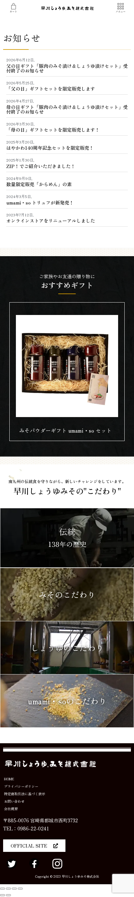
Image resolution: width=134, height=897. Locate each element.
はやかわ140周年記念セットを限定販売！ (50, 147)
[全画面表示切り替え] (14, 889)
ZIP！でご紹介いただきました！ (40, 166)
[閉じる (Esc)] (2, 889)
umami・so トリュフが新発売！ (40, 202)
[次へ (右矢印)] (8, 895)
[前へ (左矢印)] (2, 895)
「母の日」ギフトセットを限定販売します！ (53, 129)
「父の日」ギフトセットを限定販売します (50, 88)
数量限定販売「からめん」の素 (39, 184)
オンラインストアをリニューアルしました (50, 220)
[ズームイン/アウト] (20, 889)
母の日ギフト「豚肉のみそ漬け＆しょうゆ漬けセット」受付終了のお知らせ (67, 109)
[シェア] (8, 889)
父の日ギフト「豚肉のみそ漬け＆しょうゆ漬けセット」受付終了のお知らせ (67, 68)
